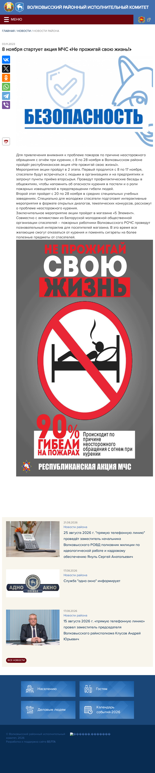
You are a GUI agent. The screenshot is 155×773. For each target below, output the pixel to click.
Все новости (16, 660)
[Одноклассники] (6, 78)
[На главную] (9, 7)
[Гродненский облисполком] (144, 19)
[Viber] (6, 105)
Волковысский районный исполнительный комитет (88, 7)
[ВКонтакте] (6, 60)
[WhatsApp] (6, 87)
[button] (7, 19)
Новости (24, 31)
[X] (6, 69)
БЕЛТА (51, 741)
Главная (8, 31)
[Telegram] (6, 96)
